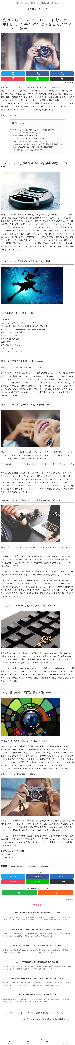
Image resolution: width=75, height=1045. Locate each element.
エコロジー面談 (22, 866)
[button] (69, 509)
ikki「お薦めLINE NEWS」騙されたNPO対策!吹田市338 (33, 147)
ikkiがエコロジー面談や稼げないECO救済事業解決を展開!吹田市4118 (39, 144)
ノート (4, 866)
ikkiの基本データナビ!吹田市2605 (25, 135)
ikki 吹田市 (12, 866)
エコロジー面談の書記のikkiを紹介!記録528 (28, 138)
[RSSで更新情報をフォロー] (55, 892)
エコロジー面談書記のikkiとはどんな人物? (26, 133)
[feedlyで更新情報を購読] (19, 892)
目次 (17, 123)
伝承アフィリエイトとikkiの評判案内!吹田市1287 (30, 141)
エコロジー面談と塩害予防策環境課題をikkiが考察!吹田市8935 (33, 130)
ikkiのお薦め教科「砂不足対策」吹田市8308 (27, 150)
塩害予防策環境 (33, 866)
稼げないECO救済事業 (46, 866)
